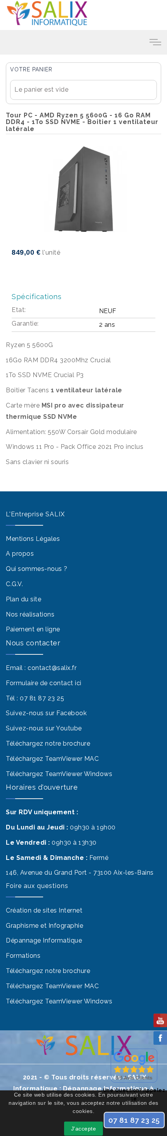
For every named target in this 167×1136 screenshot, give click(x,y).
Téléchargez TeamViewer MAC (52, 758)
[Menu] (155, 42)
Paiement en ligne (33, 629)
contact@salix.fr (52, 668)
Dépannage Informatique (44, 940)
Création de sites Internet (44, 910)
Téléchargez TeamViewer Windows (59, 774)
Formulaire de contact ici (44, 683)
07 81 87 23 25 (42, 698)
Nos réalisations (30, 614)
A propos (20, 553)
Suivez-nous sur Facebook (46, 713)
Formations (23, 955)
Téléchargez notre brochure (48, 743)
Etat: (19, 310)
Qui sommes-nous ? (37, 568)
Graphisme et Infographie (44, 925)
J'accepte (83, 1128)
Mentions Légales (33, 538)
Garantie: (25, 323)
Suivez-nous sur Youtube (44, 728)
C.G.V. (14, 584)
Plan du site (23, 599)
